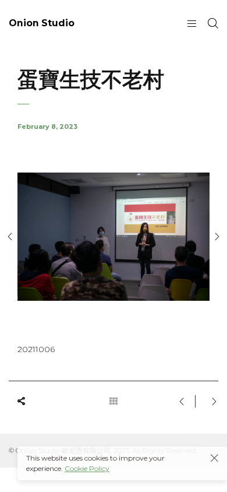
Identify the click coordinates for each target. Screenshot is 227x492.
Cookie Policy (87, 468)
